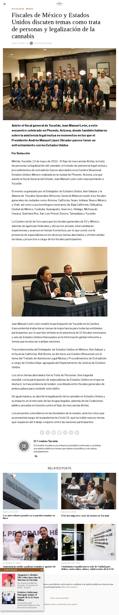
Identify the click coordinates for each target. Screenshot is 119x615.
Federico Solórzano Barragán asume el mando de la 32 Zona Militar (28, 596)
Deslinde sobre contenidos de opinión (59, 604)
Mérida (29, 9)
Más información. (69, 587)
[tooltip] (42, 432)
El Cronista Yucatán (43, 43)
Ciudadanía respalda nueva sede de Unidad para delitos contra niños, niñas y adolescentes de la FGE (87, 567)
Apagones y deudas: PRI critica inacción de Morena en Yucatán (29, 577)
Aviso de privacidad (59, 598)
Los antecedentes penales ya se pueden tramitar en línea (29, 516)
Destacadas (18, 9)
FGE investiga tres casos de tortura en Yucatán (85, 515)
